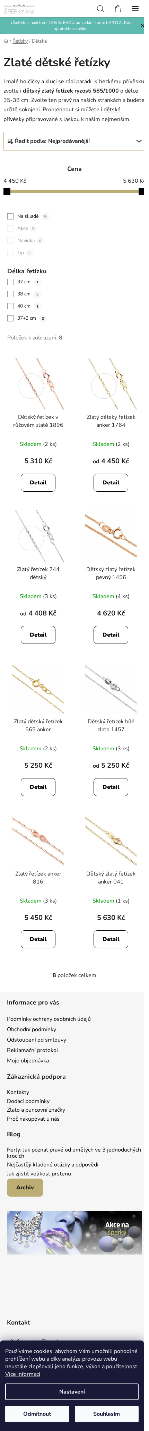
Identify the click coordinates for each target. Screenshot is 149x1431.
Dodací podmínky (28, 1101)
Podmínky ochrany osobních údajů (49, 1019)
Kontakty (18, 1092)
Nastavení (72, 1392)
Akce (25, 228)
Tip (23, 252)
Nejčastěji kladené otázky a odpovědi (52, 1165)
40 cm (27, 306)
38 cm (27, 294)
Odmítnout (37, 1414)
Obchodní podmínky (31, 1029)
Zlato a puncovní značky (36, 1110)
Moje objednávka (28, 1060)
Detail (38, 482)
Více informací (22, 1374)
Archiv (25, 1187)
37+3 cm (30, 318)
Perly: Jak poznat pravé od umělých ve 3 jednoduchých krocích (74, 1153)
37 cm (27, 281)
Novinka (29, 240)
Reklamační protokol (32, 1050)
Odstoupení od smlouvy (36, 1040)
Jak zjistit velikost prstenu (39, 1174)
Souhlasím (106, 1414)
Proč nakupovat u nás (33, 1119)
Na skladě (31, 216)
